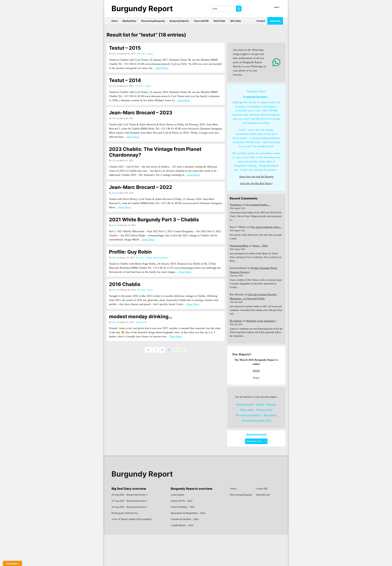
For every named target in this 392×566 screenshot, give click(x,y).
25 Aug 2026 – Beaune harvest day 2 (129, 501)
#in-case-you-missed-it (248, 415)
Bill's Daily (235, 21)
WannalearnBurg (239, 245)
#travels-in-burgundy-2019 (256, 420)
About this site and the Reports (256, 176)
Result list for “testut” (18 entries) (146, 35)
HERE (256, 370)
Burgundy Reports (179, 21)
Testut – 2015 (125, 48)
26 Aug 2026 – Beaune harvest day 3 (129, 494)
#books (260, 404)
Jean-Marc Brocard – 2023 (140, 113)
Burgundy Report (142, 8)
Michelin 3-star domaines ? (261, 320)
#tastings (271, 404)
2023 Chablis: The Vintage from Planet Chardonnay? (155, 152)
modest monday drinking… (140, 316)
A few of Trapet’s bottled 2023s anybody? (131, 519)
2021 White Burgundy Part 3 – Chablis (154, 220)
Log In (276, 7)
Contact (260, 21)
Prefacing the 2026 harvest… (125, 513)
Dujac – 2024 (260, 245)
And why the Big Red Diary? (256, 183)
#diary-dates (247, 409)
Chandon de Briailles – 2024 (184, 519)
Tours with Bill (201, 21)
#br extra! (141, 54)
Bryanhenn (236, 320)
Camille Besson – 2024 (182, 525)
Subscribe (275, 21)
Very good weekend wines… (266, 227)
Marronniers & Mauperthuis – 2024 (188, 513)
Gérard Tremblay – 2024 (183, 507)
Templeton (235, 204)
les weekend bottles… (258, 204)
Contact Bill (262, 488)
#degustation (141, 322)
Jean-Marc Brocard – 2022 (140, 187)
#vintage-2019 (264, 409)
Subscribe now (263, 494)
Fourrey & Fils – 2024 (181, 501)
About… (234, 488)
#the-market (270, 415)
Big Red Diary (129, 21)
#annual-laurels (244, 404)
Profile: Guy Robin (130, 252)
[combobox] (256, 441)
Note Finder (219, 21)
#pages (150, 54)
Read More (162, 68)
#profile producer (160, 257)
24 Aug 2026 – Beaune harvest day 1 (129, 507)
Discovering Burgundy (153, 21)
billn (114, 54)
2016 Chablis (124, 284)
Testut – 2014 (125, 80)
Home (114, 21)
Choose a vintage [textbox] (256, 441)
